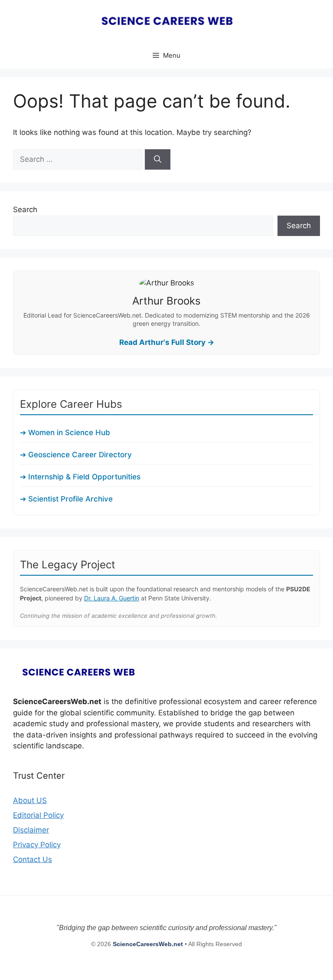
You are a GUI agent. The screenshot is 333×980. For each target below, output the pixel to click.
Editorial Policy (38, 815)
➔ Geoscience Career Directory (76, 454)
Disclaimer (31, 830)
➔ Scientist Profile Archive (66, 499)
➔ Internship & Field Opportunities (80, 476)
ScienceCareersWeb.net (149, 944)
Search (25, 209)
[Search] (157, 159)
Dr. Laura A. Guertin (111, 598)
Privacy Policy (37, 844)
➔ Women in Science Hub (65, 432)
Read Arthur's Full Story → (166, 342)
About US (30, 800)
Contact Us (32, 859)
